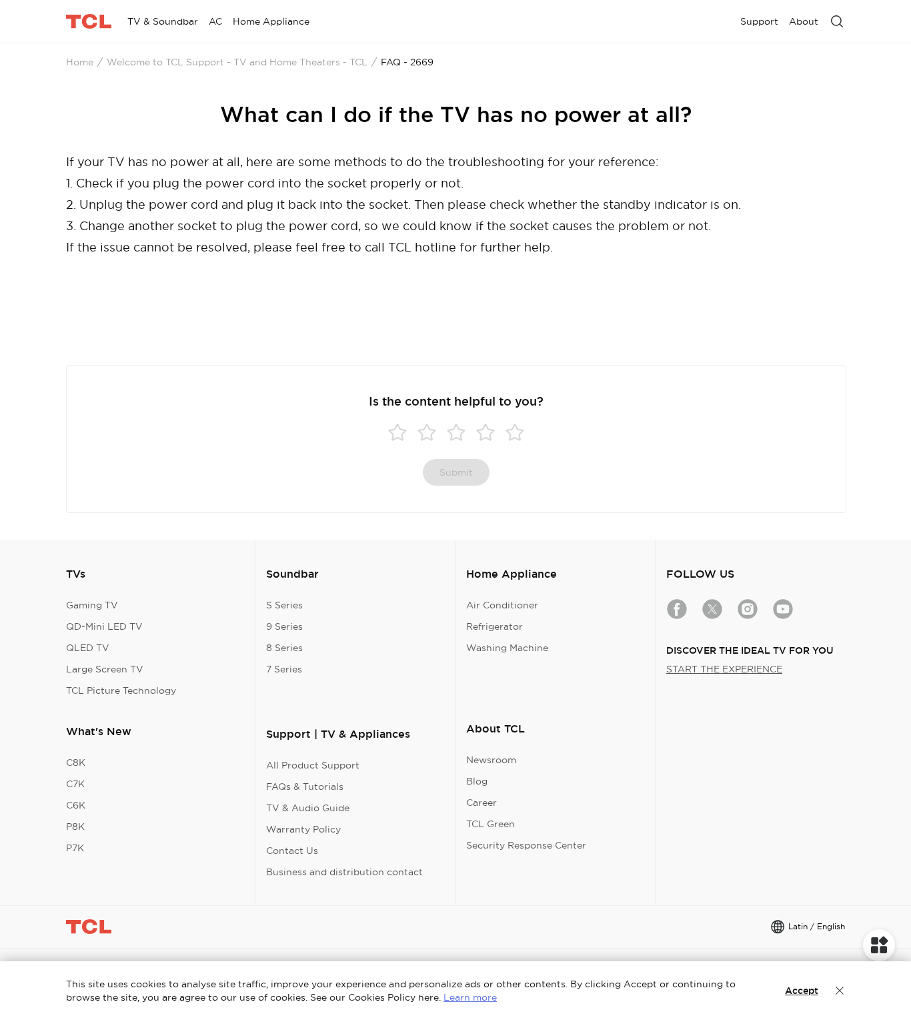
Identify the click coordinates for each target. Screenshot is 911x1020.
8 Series (284, 648)
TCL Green (490, 824)
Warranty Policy (303, 829)
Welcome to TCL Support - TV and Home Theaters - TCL (237, 62)
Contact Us (292, 851)
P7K (75, 848)
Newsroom (491, 760)
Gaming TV (92, 605)
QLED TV (87, 648)
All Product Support (312, 765)
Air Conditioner (502, 605)
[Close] (839, 990)
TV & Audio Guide (307, 808)
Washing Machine (507, 648)
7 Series (284, 669)
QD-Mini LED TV (104, 626)
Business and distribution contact (344, 872)
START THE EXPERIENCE (724, 669)
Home (79, 62)
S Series (284, 605)
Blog (477, 781)
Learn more (470, 997)
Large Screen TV (104, 669)
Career (481, 803)
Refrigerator (494, 626)
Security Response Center (526, 845)
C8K (75, 762)
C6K (75, 805)
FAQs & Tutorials (304, 787)
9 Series (284, 626)
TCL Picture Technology (121, 690)
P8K (75, 827)
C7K (75, 784)
